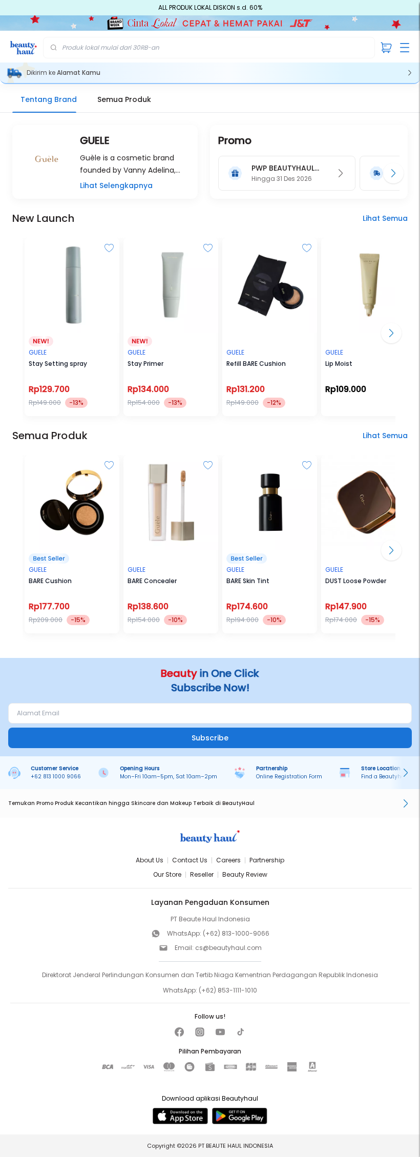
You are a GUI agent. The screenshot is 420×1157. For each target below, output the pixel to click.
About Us (149, 860)
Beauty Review (244, 874)
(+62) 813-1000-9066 (236, 933)
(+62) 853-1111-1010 (228, 990)
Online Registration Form (289, 776)
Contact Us (189, 860)
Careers (228, 860)
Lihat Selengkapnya (116, 185)
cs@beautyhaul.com (228, 947)
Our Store (167, 874)
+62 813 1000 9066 (56, 776)
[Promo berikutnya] (393, 173)
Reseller (202, 874)
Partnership (266, 860)
